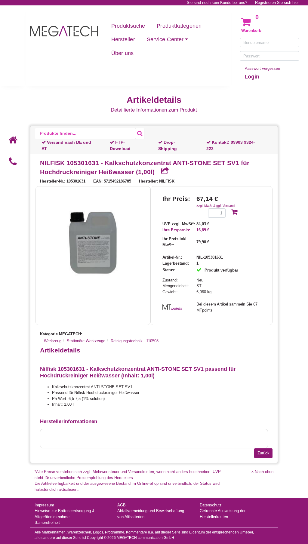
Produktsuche (128, 26)
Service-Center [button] (165, 39)
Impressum (44, 505)
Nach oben (263, 471)
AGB (121, 505)
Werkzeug (52, 341)
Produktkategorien (179, 26)
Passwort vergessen (262, 68)
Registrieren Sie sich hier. (277, 2)
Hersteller (123, 39)
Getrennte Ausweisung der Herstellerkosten (222, 514)
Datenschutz (211, 505)
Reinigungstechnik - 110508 (135, 341)
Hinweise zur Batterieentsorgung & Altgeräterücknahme (65, 514)
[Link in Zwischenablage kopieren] (162, 171)
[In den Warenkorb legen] (234, 212)
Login (252, 77)
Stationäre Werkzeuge (86, 341)
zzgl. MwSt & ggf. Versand (215, 205)
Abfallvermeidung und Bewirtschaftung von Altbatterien (150, 514)
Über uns (122, 53)
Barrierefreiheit (47, 522)
